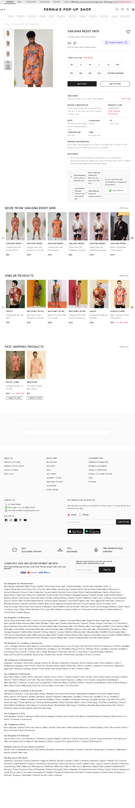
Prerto (88, 654)
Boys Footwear (11, 730)
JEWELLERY (31, 2)
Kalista (62, 592)
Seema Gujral (75, 598)
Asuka (63, 623)
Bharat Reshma (11, 626)
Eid (36, 749)
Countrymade (45, 620)
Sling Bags (31, 705)
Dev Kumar (34, 626)
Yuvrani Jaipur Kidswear (101, 738)
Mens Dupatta (10, 682)
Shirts (30, 677)
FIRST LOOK (69, 2)
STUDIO (57, 2)
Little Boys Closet (69, 738)
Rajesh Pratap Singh (100, 595)
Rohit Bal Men (42, 623)
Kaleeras (93, 694)
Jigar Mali (49, 609)
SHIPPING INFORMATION (98, 462)
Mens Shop (9, 685)
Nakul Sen (115, 592)
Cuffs (26, 694)
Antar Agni (60, 586)
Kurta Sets (28, 663)
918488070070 (124, 2)
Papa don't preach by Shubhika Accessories (23, 654)
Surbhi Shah (43, 604)
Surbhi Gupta (124, 606)
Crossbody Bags (45, 705)
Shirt (107, 727)
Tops (102, 663)
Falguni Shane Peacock (14, 589)
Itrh (42, 609)
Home (7, 24)
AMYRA (109, 652)
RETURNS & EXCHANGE (98, 466)
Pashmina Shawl (11, 708)
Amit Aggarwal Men (100, 626)
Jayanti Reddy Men (58, 638)
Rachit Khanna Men (54, 629)
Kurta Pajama (67, 680)
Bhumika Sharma (11, 604)
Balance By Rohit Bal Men (36, 638)
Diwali (7, 749)
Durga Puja (99, 749)
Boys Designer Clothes (14, 727)
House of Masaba (43, 606)
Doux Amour (21, 652)
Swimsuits (108, 666)
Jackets (88, 666)
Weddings (120, 749)
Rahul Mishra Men (23, 635)
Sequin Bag (106, 705)
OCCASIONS (51, 486)
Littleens (28, 741)
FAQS (91, 478)
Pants (60, 677)
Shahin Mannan (114, 609)
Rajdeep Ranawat (81, 595)
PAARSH (103, 632)
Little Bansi (30, 738)
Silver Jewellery (63, 699)
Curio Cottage (10, 646)
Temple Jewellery (27, 699)
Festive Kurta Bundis (117, 682)
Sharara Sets (92, 663)
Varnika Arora (59, 646)
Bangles (50, 694)
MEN (20, 2)
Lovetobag (9, 652)
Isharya (22, 646)
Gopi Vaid (29, 606)
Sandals (69, 702)
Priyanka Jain (109, 604)
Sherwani (39, 677)
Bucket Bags (60, 705)
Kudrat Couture (57, 632)
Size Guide (88, 57)
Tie (67, 685)
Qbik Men (8, 629)
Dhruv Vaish (32, 620)
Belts (77, 702)
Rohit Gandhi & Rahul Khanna (54, 598)
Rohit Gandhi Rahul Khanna (31, 601)
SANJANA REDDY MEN (83, 31)
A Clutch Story (34, 652)
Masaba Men (93, 632)
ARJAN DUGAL (103, 629)
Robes (124, 677)
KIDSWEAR (44, 2)
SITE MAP (92, 482)
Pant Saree (56, 669)
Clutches (103, 702)
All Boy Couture (54, 741)
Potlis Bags (92, 702)
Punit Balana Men (82, 626)
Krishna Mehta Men (48, 626)
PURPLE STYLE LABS (12, 462)
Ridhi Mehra (102, 589)
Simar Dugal (102, 606)
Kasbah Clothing (41, 632)
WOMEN (10, 2)
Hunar (14, 649)
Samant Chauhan (29, 604)
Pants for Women (45, 666)
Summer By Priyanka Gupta (70, 589)
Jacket (93, 727)
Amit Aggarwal (97, 601)
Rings (42, 694)
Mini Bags (71, 705)
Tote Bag (82, 705)
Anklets (32, 697)
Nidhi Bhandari (49, 652)
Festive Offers (83, 669)
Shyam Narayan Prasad (77, 604)
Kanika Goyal (96, 604)
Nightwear (9, 669)
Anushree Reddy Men (35, 629)
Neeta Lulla (84, 601)
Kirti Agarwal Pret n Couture (75, 741)
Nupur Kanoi (9, 595)
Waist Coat (78, 677)
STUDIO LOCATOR (11, 470)
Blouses (18, 669)
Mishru (106, 592)
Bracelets (34, 694)
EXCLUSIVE (50, 466)
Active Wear (47, 685)
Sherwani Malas (60, 682)
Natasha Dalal (22, 586)
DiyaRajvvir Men (118, 629)
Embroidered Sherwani (77, 727)
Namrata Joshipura (115, 601)
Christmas (110, 749)
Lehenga (29, 716)
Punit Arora (9, 635)
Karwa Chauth (10, 752)
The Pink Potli (86, 646)
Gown (82, 663)
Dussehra (71, 749)
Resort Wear (59, 666)
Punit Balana (65, 595)
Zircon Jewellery (110, 697)
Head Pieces (113, 694)
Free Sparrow (120, 738)
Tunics (117, 663)
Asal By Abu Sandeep (92, 586)
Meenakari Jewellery (72, 697)
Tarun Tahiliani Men (119, 626)
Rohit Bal (35, 598)
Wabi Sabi (54, 623)
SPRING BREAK (122, 635)
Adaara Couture (63, 609)
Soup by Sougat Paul (13, 606)
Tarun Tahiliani (105, 598)
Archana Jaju (12, 609)
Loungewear (46, 682)
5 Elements (62, 652)
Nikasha (62, 601)
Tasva (6, 620)
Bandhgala (113, 680)
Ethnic (81, 682)
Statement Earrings (80, 699)
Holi (13, 749)
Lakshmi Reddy (53, 738)
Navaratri (60, 749)
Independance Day (24, 749)
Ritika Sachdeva (77, 654)
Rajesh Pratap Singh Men (98, 620)
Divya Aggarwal (58, 604)
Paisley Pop (50, 654)
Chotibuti (41, 738)
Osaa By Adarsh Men (47, 589)
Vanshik (114, 620)
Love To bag (72, 646)
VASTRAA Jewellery (121, 646)
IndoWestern (100, 682)
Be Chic (72, 652)
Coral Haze (82, 652)
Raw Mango (9, 586)
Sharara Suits (62, 716)
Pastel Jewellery (11, 699)
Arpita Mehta (59, 606)
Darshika (23, 626)
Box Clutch (118, 705)
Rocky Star (31, 589)
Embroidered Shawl (29, 708)
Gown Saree (44, 669)
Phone (86, 514)
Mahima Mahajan (94, 592)
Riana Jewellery (102, 649)
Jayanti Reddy (51, 592)
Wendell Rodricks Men (14, 638)
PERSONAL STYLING (54, 482)
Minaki (90, 649)
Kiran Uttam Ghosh (75, 592)
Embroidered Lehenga (45, 716)
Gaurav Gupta (10, 601)
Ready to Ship (69, 669)
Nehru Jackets (49, 727)
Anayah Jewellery (118, 649)
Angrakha (101, 680)
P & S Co (19, 738)
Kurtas (48, 677)
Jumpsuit (22, 682)
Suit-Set (31, 680)
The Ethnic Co (110, 623)
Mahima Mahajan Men (76, 632)
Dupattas (119, 666)
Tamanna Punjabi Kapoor (94, 609)
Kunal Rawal (73, 623)
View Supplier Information (114, 112)
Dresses (74, 663)
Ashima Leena (51, 601)
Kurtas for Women (50, 663)
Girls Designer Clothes (14, 716)
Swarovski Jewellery (92, 697)
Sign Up (107, 569)
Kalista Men (27, 632)
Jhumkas (111, 699)
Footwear (59, 685)
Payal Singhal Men (117, 632)
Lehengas (8, 663)
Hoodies (116, 677)
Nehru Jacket (21, 677)
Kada (55, 702)
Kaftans (109, 663)
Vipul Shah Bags (96, 652)
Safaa (22, 609)
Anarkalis (18, 663)
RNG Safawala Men (41, 635)
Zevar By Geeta (26, 649)
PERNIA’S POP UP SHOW (14, 466)
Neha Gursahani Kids (13, 741)
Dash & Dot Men (18, 620)
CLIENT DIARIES (52, 490)
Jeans (57, 680)
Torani (92, 606)
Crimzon (97, 654)
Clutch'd (97, 646)
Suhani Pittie (62, 654)
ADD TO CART (115, 84)
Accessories (33, 682)
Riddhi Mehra (116, 595)
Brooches (74, 685)
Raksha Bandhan (47, 749)
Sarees (38, 663)
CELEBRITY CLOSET (54, 478)
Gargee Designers (12, 632)
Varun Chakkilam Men (79, 638)
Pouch (122, 702)
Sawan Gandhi (73, 606)
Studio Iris (76, 609)
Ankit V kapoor (60, 620)
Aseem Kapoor (23, 612)
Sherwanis (65, 663)
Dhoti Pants (30, 666)
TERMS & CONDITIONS (98, 470)
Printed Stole (45, 708)
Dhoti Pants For (119, 716)
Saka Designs (39, 741)
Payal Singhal (119, 598)
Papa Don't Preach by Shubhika (31, 595)
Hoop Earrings (10, 702)
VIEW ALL (124, 208)
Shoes (62, 702)
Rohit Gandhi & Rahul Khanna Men (67, 635)
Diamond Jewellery (45, 699)
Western (89, 682)
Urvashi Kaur (9, 612)
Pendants (57, 697)
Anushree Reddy (74, 586)
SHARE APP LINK (123, 522)
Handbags (113, 702)
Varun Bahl (73, 601)
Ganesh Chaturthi (84, 749)
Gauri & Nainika (36, 592)
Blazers (23, 680)
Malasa (113, 606)
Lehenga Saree (30, 669)
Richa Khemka (32, 609)
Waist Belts (9, 705)
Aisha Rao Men (89, 629)
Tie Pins (88, 677)
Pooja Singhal (37, 586)
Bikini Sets (71, 666)
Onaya (24, 592)
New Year (23, 752)
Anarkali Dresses (94, 716)
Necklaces (8, 694)
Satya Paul (49, 586)
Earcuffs (102, 694)
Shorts (7, 680)
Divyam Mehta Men (77, 620)
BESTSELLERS (51, 462)
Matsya (84, 606)
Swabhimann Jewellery (45, 649)
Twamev (84, 623)
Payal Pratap (52, 595)
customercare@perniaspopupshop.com (24, 510)
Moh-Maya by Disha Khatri (39, 646)
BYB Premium (96, 741)
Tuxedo (92, 680)
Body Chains (9, 697)
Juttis (83, 702)
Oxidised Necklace (44, 702)
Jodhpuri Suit (81, 680)
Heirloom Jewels (44, 697)
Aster (8, 649)
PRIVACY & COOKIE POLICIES (100, 474)
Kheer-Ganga (96, 623)
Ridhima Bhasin (11, 598)
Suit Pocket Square (102, 677)
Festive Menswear (23, 685)
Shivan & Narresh (11, 592)
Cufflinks (73, 682)
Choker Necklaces (26, 702)
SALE (48, 470)
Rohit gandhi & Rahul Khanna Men (19, 623)
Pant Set (37, 685)
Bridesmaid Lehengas (14, 666)
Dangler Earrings (98, 699)
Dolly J (107, 586)
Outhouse (107, 646)
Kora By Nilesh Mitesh (99, 638)
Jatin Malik (19, 629)
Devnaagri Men (65, 626)
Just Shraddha (63, 649)
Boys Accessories (27, 730)
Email (73, 514)
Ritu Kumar (24, 598)
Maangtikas (82, 694)
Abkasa (77, 629)
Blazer (100, 727)
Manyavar (113, 589)
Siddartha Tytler (89, 598)
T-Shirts (14, 680)
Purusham (122, 623)
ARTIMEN (69, 629)
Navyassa (83, 738)
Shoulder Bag (93, 705)
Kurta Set (74, 716)
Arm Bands (22, 697)
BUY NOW (82, 84)
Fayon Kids (9, 738)
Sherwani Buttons (45, 680)
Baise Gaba (90, 589)
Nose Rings (70, 694)
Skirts (80, 666)
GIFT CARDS (51, 474)
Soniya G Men (108, 635)
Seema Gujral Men (92, 635)
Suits (54, 677)
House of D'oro (78, 649)
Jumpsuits (97, 666)
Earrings (18, 694)
